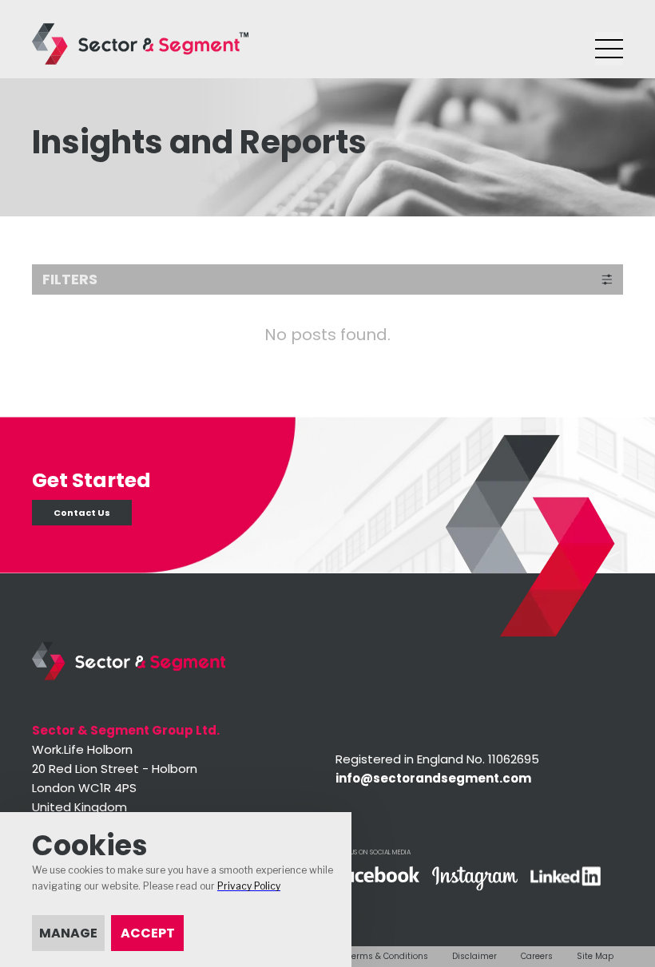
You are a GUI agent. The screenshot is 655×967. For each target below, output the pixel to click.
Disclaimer (474, 956)
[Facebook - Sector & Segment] (377, 875)
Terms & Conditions (387, 956)
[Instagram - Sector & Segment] (475, 880)
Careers (537, 956)
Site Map (595, 956)
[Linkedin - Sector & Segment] (565, 877)
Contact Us (82, 512)
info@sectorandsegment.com (433, 778)
